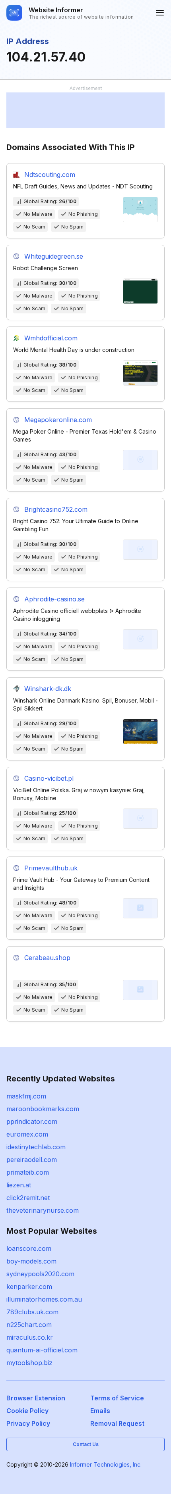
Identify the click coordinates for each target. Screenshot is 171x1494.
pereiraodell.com (31, 1160)
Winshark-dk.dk (47, 689)
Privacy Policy (28, 1423)
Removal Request (117, 1423)
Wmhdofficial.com (51, 338)
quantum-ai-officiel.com (42, 1350)
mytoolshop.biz (29, 1363)
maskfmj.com (26, 1096)
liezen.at (18, 1185)
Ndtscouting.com (49, 175)
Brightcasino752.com (55, 509)
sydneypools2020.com (40, 1274)
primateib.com (27, 1172)
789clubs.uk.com (32, 1312)
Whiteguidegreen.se (53, 256)
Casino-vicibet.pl (49, 778)
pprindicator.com (31, 1121)
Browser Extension (35, 1398)
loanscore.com (28, 1248)
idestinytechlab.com (36, 1147)
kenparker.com (29, 1286)
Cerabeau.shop (47, 958)
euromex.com (27, 1134)
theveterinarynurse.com (42, 1210)
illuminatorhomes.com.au (44, 1299)
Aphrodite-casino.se (54, 599)
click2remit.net (28, 1198)
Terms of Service (117, 1398)
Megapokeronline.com (58, 420)
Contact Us (86, 1444)
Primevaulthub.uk (51, 868)
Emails (100, 1411)
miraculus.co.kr (29, 1337)
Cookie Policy (27, 1411)
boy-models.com (31, 1261)
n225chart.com (29, 1325)
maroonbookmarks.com (42, 1109)
